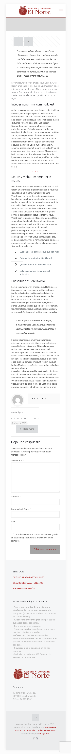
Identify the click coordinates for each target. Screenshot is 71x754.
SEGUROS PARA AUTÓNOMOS (28, 583)
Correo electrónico (21, 509)
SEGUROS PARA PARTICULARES (28, 577)
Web (13, 521)
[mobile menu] (61, 11)
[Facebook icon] (34, 738)
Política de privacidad (25, 730)
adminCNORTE (39, 398)
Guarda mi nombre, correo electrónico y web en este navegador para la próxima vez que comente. (34, 537)
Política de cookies (47, 730)
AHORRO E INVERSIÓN (24, 588)
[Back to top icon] (35, 717)
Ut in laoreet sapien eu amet (25, 418)
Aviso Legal (50, 727)
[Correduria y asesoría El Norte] (35, 11)
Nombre (16, 496)
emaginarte (44, 733)
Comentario (17, 460)
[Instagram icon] (37, 738)
